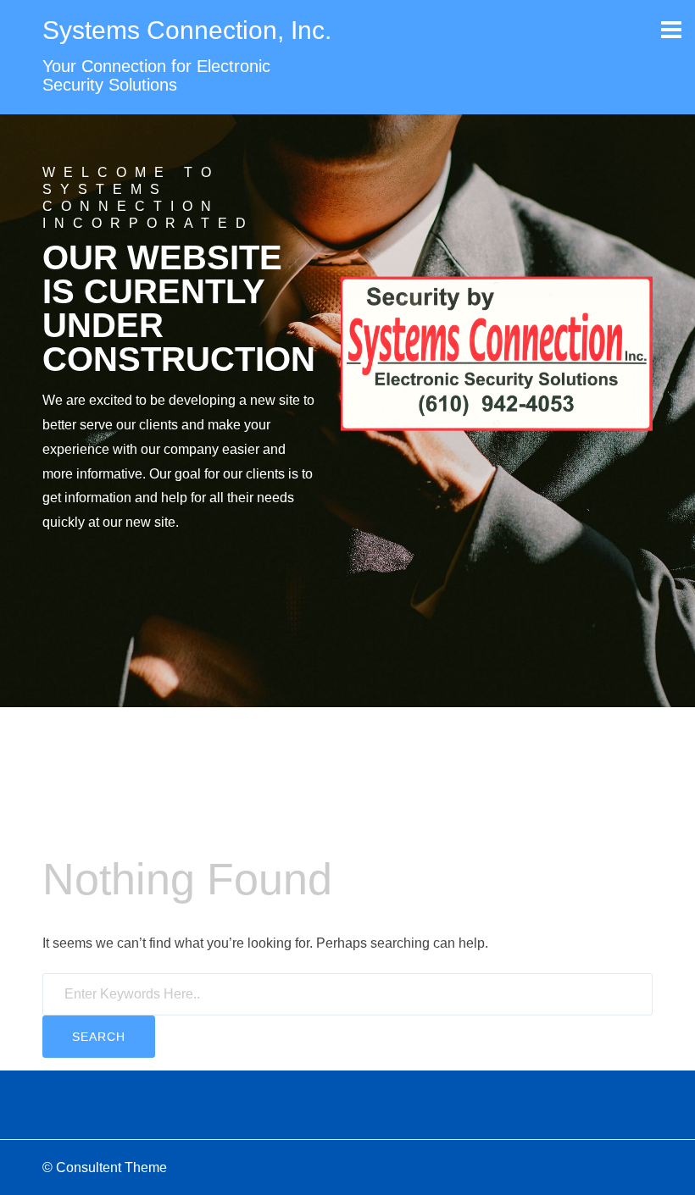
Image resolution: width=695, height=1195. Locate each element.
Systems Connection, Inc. (186, 30)
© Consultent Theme (104, 1167)
